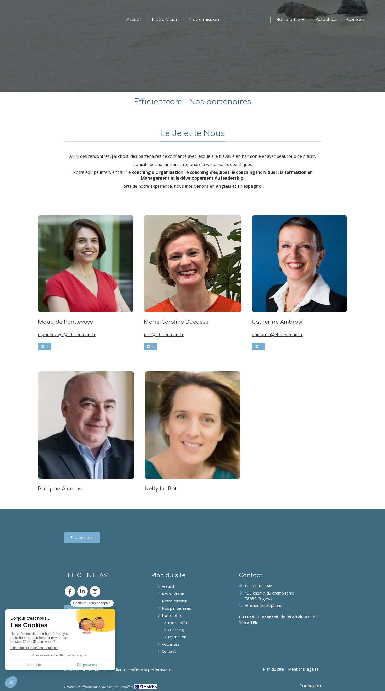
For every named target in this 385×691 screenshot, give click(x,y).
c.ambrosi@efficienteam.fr (277, 334)
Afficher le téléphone (263, 605)
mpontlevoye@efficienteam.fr (67, 334)
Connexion (310, 686)
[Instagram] (95, 591)
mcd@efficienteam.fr (164, 334)
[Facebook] (70, 591)
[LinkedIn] (82, 591)
